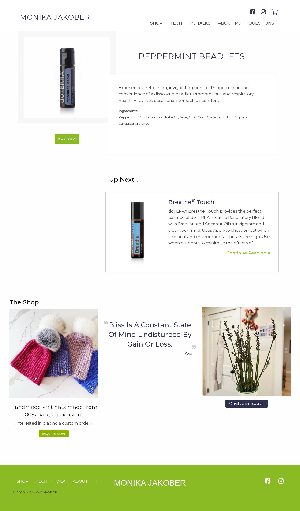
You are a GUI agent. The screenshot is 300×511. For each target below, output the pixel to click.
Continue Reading (247, 253)
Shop (156, 23)
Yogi (188, 353)
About (80, 481)
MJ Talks (200, 23)
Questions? (262, 23)
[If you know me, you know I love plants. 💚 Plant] (246, 351)
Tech (176, 23)
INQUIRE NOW (53, 434)
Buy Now (67, 139)
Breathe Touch (191, 202)
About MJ (229, 23)
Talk (60, 481)
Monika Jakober (150, 482)
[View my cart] (274, 11)
